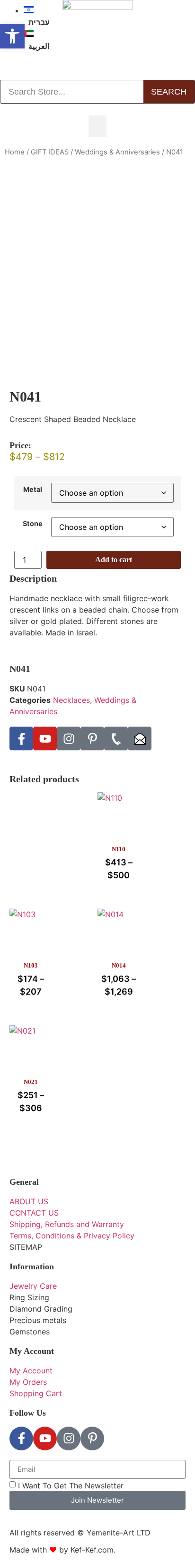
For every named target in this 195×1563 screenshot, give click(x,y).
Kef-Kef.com (92, 1549)
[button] (97, 126)
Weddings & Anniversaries (117, 152)
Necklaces (71, 700)
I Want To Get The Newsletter (71, 1485)
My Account (31, 1351)
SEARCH (168, 91)
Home (15, 152)
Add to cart (113, 560)
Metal (32, 489)
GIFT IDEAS (50, 152)
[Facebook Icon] (21, 738)
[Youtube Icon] (45, 738)
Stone (33, 523)
